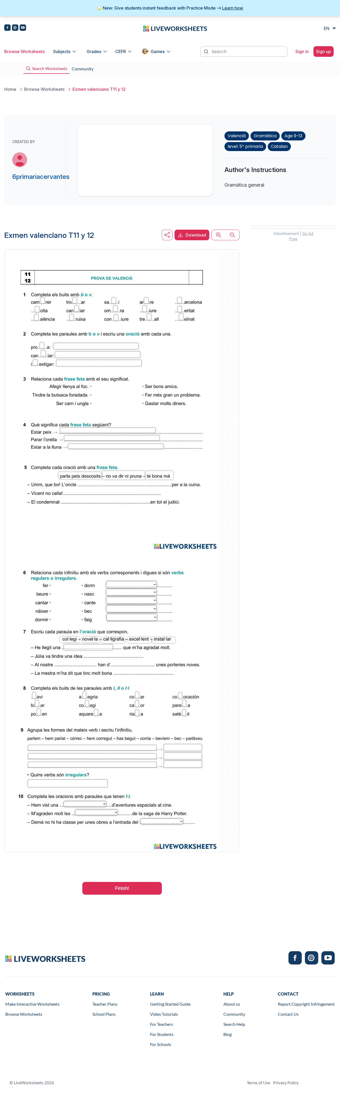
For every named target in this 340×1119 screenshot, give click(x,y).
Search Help (234, 1024)
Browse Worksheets (24, 51)
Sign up (323, 51)
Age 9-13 (293, 136)
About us (231, 1003)
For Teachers (161, 1024)
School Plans (104, 1014)
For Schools (160, 1044)
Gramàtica (265, 136)
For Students (161, 1034)
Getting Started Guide (170, 1003)
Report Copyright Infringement (306, 1003)
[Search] (206, 51)
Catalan (279, 146)
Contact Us (288, 1014)
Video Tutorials (164, 1014)
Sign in (302, 51)
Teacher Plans (104, 1003)
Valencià (237, 136)
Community (234, 1014)
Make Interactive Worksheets (32, 1003)
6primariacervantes (41, 177)
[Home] (175, 28)
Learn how (232, 8)
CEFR (120, 51)
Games (158, 51)
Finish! (122, 888)
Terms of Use (258, 1082)
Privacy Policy (286, 1082)
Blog (227, 1034)
